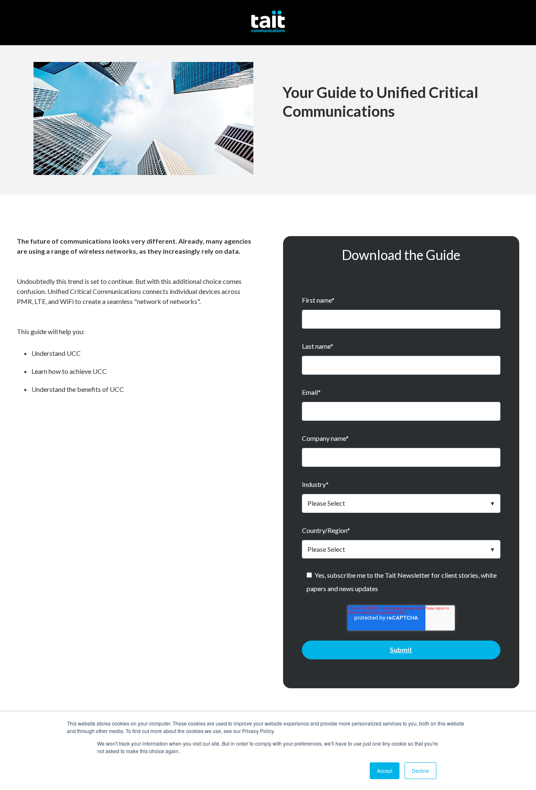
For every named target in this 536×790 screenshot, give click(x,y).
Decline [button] (420, 770)
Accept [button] (384, 770)
